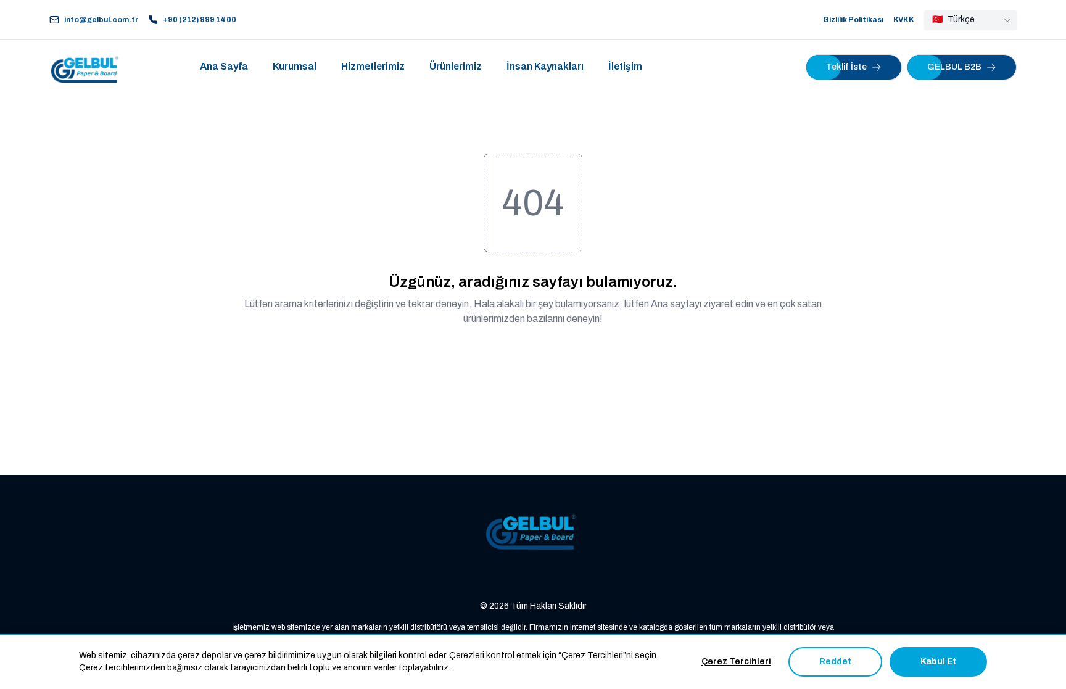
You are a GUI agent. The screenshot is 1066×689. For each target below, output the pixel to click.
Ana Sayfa (224, 66)
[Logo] (86, 67)
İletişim (625, 66)
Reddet (835, 661)
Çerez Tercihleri (736, 661)
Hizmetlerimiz (373, 66)
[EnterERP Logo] (533, 532)
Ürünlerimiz (455, 66)
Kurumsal (294, 66)
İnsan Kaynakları (545, 66)
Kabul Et (938, 661)
